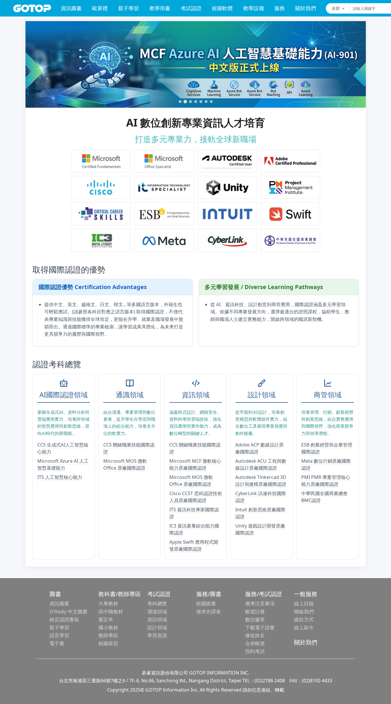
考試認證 (191, 8)
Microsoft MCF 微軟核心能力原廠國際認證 (195, 464)
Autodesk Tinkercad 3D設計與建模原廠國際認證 (260, 480)
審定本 (105, 619)
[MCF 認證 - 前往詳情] (101, 161)
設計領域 (157, 627)
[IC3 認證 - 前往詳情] (101, 240)
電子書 (56, 643)
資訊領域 (157, 619)
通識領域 (157, 611)
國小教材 (108, 627)
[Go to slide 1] (180, 101)
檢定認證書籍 (64, 619)
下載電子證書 (260, 627)
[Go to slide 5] (200, 101)
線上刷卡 (304, 627)
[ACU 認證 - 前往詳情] (227, 161)
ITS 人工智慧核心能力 (59, 477)
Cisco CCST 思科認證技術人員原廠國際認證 (195, 496)
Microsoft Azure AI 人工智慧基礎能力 (63, 464)
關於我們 (305, 8)
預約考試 (255, 651)
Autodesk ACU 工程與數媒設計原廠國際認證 (260, 464)
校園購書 (206, 603)
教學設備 (253, 8)
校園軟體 (222, 8)
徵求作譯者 (208, 611)
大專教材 (108, 603)
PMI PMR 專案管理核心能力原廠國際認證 (325, 480)
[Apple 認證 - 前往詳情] (290, 214)
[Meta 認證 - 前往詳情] (164, 240)
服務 (279, 8)
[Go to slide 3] (190, 101)
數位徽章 (255, 619)
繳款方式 (304, 619)
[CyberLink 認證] (227, 240)
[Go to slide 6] (206, 101)
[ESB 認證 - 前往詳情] (164, 214)
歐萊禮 (100, 8)
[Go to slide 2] (185, 101)
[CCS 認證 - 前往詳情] (101, 214)
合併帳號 (255, 643)
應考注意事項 (260, 603)
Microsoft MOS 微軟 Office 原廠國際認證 (125, 464)
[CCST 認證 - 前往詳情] (101, 187)
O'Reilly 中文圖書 (68, 611)
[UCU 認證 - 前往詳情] (227, 187)
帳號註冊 (255, 611)
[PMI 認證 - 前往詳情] (290, 187)
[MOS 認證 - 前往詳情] (164, 161)
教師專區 (108, 635)
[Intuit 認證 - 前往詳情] (227, 214)
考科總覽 (157, 603)
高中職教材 (110, 611)
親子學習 (128, 8)
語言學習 (59, 635)
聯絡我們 (304, 611)
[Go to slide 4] (195, 101)
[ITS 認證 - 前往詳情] (164, 187)
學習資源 (157, 635)
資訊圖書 (71, 8)
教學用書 (159, 8)
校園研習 (108, 643)
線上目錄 (304, 603)
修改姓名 (255, 635)
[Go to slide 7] (211, 101)
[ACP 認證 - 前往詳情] (290, 161)
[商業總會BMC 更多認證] (290, 240)
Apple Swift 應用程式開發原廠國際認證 (193, 545)
